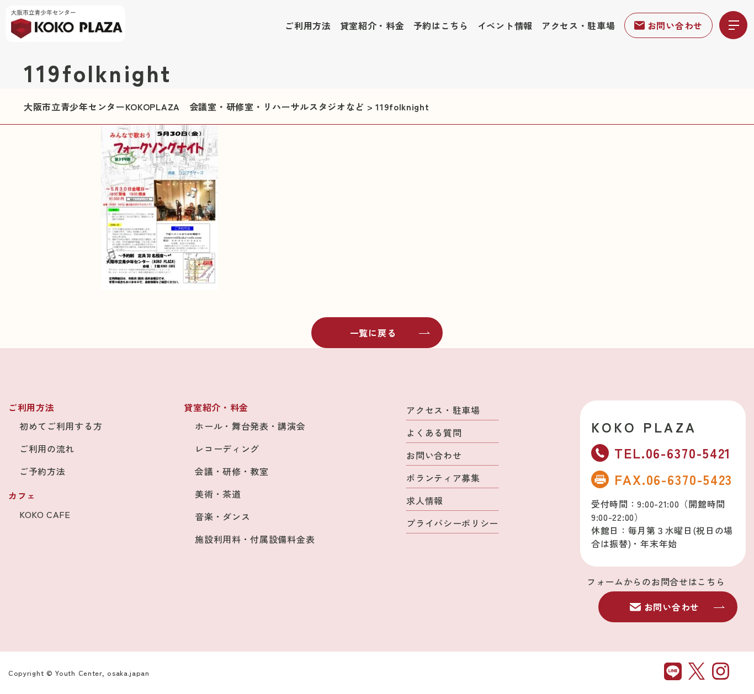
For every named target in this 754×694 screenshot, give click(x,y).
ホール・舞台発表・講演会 (250, 426)
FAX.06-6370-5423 (673, 479)
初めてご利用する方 (60, 426)
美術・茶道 (218, 493)
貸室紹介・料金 (372, 25)
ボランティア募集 (443, 477)
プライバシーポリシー (452, 523)
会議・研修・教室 (232, 471)
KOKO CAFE (44, 514)
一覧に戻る (373, 332)
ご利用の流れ (47, 448)
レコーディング (227, 448)
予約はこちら (441, 25)
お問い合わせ (675, 25)
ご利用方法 (308, 25)
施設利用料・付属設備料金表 (255, 539)
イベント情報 (505, 25)
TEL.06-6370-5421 (672, 452)
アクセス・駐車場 (578, 25)
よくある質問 (433, 432)
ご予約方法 (42, 471)
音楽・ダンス (222, 516)
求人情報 (424, 500)
